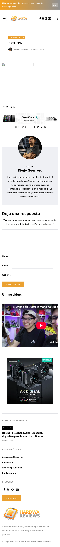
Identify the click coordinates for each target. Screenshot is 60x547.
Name (5, 256)
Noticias (7, 428)
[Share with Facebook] (4, 106)
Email (5, 265)
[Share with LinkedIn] (11, 106)
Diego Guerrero (22, 49)
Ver (55, 5)
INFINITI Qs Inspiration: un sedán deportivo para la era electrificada (22, 434)
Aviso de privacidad (12, 467)
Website (6, 274)
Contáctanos (9, 472)
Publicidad (7, 462)
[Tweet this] (7, 106)
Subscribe (11, 498)
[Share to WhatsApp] (14, 106)
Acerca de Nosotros (12, 457)
